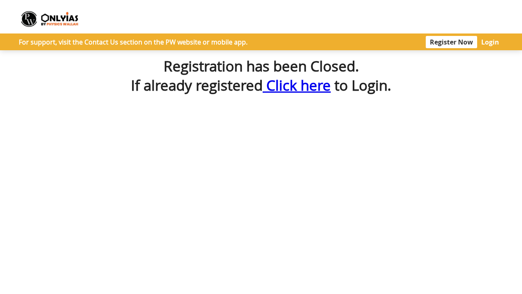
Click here (297, 85)
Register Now (451, 42)
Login (490, 42)
